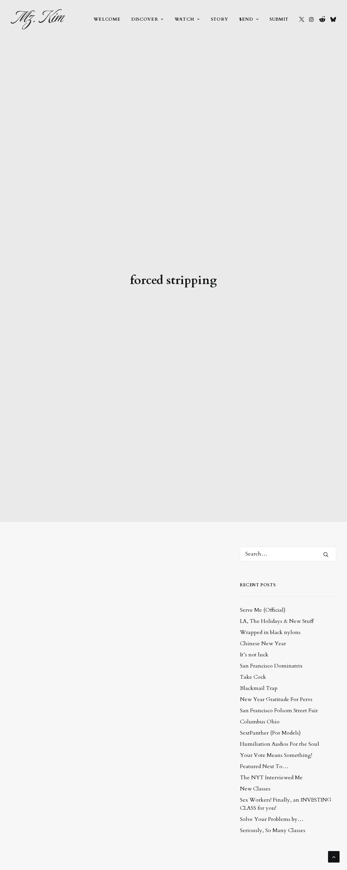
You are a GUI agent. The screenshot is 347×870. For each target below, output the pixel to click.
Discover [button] (144, 19)
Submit (279, 19)
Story (219, 19)
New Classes (255, 788)
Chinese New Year (263, 643)
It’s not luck (254, 654)
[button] (302, 19)
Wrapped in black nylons (270, 632)
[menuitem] (107, 19)
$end (246, 19)
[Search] (288, 553)
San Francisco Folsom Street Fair (279, 710)
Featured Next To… (264, 766)
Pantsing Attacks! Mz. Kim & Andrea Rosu (98, 834)
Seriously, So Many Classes (272, 830)
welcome (107, 19)
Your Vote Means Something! (276, 755)
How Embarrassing (58, 563)
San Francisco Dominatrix (271, 666)
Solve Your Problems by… (272, 819)
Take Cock (253, 677)
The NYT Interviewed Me (271, 777)
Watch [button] (184, 19)
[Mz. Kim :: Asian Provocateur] (38, 19)
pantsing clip (139, 749)
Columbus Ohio (260, 721)
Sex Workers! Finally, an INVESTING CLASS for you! (285, 804)
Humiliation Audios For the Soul (279, 744)
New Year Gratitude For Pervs (276, 699)
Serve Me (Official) (262, 610)
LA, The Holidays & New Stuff (276, 621)
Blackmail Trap (259, 688)
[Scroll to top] (334, 856)
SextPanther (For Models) (270, 733)
